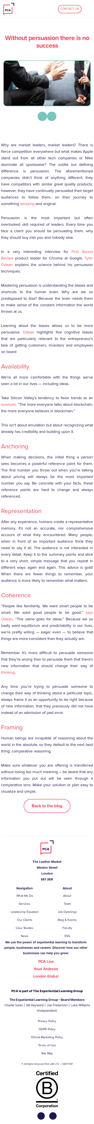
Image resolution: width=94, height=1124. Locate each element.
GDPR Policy (47, 1029)
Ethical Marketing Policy (47, 1037)
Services (24, 904)
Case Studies (24, 928)
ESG (67, 936)
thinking (8, 672)
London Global (45, 976)
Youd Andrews (45, 968)
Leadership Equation (24, 912)
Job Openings (67, 912)
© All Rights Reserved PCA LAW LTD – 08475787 (47, 1064)
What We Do (24, 896)
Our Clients (24, 920)
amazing (27, 203)
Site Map (47, 1053)
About (67, 896)
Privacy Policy (47, 1021)
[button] (42, 116)
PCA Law (46, 961)
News (24, 936)
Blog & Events (67, 920)
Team (67, 904)
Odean (28, 332)
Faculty (67, 928)
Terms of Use (47, 1045)
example (8, 404)
